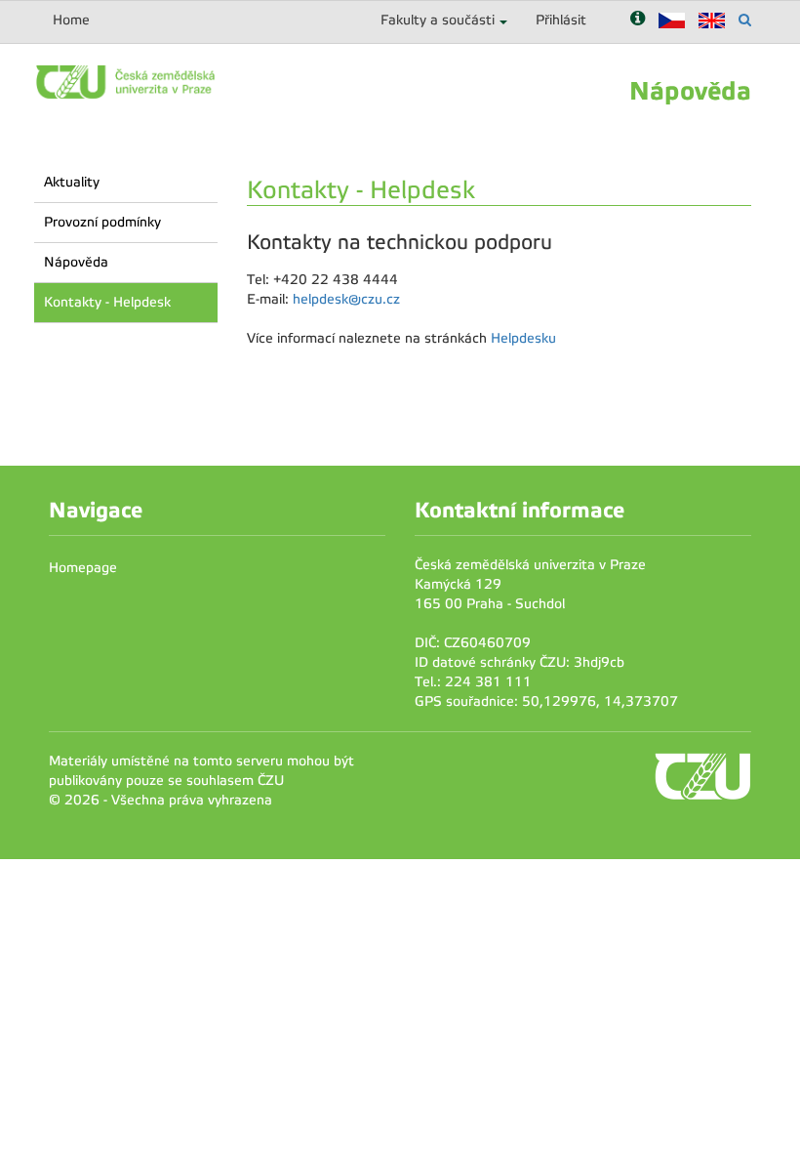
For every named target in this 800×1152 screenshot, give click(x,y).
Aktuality (72, 182)
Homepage (83, 567)
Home (71, 20)
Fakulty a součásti (437, 20)
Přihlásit (561, 20)
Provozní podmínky (102, 222)
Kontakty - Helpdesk (107, 302)
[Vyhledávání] (745, 20)
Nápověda (76, 262)
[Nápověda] (637, 20)
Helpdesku (523, 338)
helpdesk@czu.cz (346, 299)
